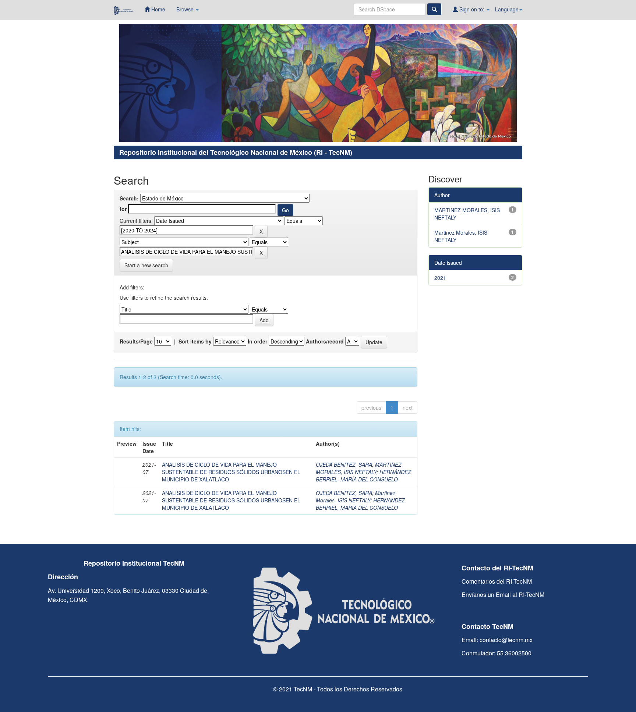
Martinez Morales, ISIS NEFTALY (355, 496)
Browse (185, 9)
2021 (440, 277)
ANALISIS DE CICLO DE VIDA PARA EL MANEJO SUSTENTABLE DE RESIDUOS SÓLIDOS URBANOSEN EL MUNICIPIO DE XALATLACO (231, 472)
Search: (129, 198)
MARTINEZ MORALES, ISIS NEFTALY (359, 468)
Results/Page (136, 341)
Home (157, 9)
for (123, 209)
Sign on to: (472, 9)
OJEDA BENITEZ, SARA (344, 464)
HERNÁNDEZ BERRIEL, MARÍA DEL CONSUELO (363, 475)
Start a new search (146, 265)
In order (257, 341)
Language (507, 9)
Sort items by (195, 341)
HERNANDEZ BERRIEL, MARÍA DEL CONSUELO (360, 503)
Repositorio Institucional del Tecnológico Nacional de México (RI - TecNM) (235, 152)
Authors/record (325, 341)
